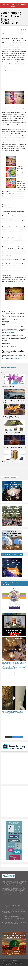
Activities (10, 963)
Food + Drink (4, 963)
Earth (18, 963)
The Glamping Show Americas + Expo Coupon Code (15, 909)
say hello (12, 332)
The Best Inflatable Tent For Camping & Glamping (13, 401)
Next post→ (14, 477)
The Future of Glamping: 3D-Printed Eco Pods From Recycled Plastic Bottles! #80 (14, 915)
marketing (16, 358)
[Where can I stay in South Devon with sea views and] (14, 698)
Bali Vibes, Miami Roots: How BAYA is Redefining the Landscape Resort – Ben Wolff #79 (14, 919)
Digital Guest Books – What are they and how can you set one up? (14, 912)
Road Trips (22, 963)
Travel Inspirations (5, 962)
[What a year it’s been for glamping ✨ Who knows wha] (14, 673)
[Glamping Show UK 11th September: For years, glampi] (14, 600)
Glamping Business (19, 962)
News (14, 963)
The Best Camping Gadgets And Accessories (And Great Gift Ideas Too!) (13, 417)
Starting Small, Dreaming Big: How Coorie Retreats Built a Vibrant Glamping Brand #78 (15, 923)
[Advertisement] (14, 769)
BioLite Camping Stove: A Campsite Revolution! (12, 462)
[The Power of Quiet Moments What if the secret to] (14, 649)
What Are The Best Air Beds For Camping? (14, 447)
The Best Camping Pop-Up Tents (11, 432)
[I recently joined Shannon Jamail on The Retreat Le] (14, 624)
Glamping (12, 962)
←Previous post (6, 477)
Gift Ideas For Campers (8, 386)
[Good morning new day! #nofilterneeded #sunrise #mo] (14, 722)
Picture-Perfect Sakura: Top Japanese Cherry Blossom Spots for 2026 (13, 906)
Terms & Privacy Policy (6, 964)
